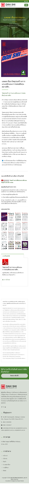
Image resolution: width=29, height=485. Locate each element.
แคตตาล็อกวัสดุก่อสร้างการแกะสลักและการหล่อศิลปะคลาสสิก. (14, 26)
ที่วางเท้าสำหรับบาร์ (20, 354)
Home (10, 23)
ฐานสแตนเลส (17, 356)
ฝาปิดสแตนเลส (11, 356)
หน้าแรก (5, 455)
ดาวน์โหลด (7, 279)
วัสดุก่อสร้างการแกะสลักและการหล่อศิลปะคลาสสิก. (12, 268)
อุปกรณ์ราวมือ (5, 356)
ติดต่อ (4, 470)
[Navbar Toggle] (26, 5)
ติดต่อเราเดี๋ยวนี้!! (14, 375)
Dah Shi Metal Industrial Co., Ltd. (18, 477)
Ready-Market (20, 480)
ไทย (27, 1)
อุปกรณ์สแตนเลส (12, 354)
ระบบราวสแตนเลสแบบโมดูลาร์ (9, 358)
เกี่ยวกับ (5, 458)
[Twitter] (3, 407)
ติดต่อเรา (23, 358)
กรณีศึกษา (6, 467)
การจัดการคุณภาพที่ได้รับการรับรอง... (11, 441)
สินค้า (4, 461)
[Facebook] (1, 407)
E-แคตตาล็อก (16, 23)
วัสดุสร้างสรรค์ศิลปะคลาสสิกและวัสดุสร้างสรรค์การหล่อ (14, 181)
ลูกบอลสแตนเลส (6, 354)
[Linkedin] (5, 407)
